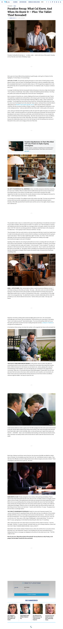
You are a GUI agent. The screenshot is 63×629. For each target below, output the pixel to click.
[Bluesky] (56, 2)
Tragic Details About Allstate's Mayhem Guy (24, 617)
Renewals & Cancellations (34, 2)
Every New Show (23, 2)
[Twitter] (48, 2)
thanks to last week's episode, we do (25, 104)
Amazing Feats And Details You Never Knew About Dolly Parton (49, 618)
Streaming (10, 6)
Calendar (15, 2)
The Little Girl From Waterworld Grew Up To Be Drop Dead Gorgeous (37, 617)
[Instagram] (54, 2)
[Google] (58, 2)
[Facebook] (46, 2)
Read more (27, 151)
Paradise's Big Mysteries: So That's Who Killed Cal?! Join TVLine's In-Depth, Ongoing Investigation (39, 144)
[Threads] (50, 2)
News (42, 2)
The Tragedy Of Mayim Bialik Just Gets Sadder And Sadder (11, 617)
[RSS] (60, 2)
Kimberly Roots (13, 18)
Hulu (15, 6)
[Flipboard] (52, 2)
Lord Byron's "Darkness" (47, 322)
